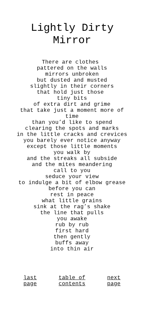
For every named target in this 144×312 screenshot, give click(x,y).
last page (30, 281)
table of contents (72, 281)
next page (114, 281)
